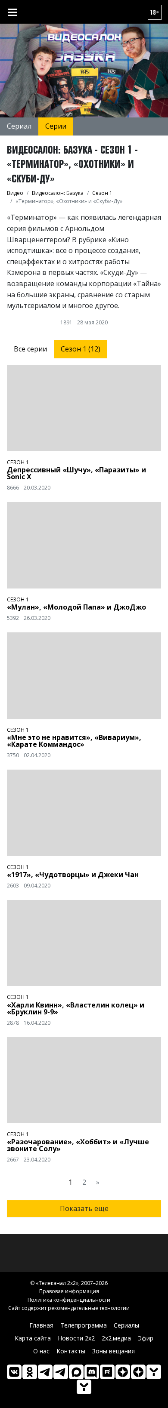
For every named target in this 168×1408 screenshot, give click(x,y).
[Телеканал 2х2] (45, 1372)
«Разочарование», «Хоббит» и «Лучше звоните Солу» (78, 1145)
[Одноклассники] (29, 1372)
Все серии (30, 349)
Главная (41, 1325)
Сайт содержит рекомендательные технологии (69, 1308)
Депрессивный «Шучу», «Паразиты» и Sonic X (76, 473)
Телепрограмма (83, 1325)
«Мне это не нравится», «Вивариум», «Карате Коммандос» (74, 741)
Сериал (19, 126)
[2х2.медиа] (138, 1372)
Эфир (145, 1338)
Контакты (70, 1351)
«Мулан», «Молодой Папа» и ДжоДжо (76, 607)
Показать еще (84, 1208)
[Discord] (91, 1372)
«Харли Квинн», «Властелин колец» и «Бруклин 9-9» (75, 1008)
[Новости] (84, 1387)
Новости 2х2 (76, 1338)
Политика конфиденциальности (69, 1299)
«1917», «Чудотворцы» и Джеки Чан (73, 874)
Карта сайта (33, 1338)
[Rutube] (107, 1372)
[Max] (76, 1372)
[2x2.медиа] (60, 1372)
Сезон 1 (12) (80, 349)
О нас (41, 1351)
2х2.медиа (116, 1338)
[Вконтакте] (14, 1372)
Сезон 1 (18, 462)
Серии (55, 126)
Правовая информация (69, 1291)
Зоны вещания (113, 1351)
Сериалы (126, 1325)
